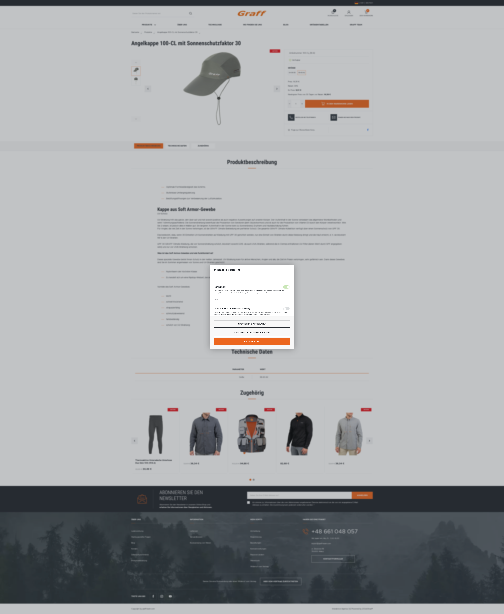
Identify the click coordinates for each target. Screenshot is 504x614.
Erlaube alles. (252, 341)
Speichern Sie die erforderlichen (252, 332)
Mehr (216, 299)
